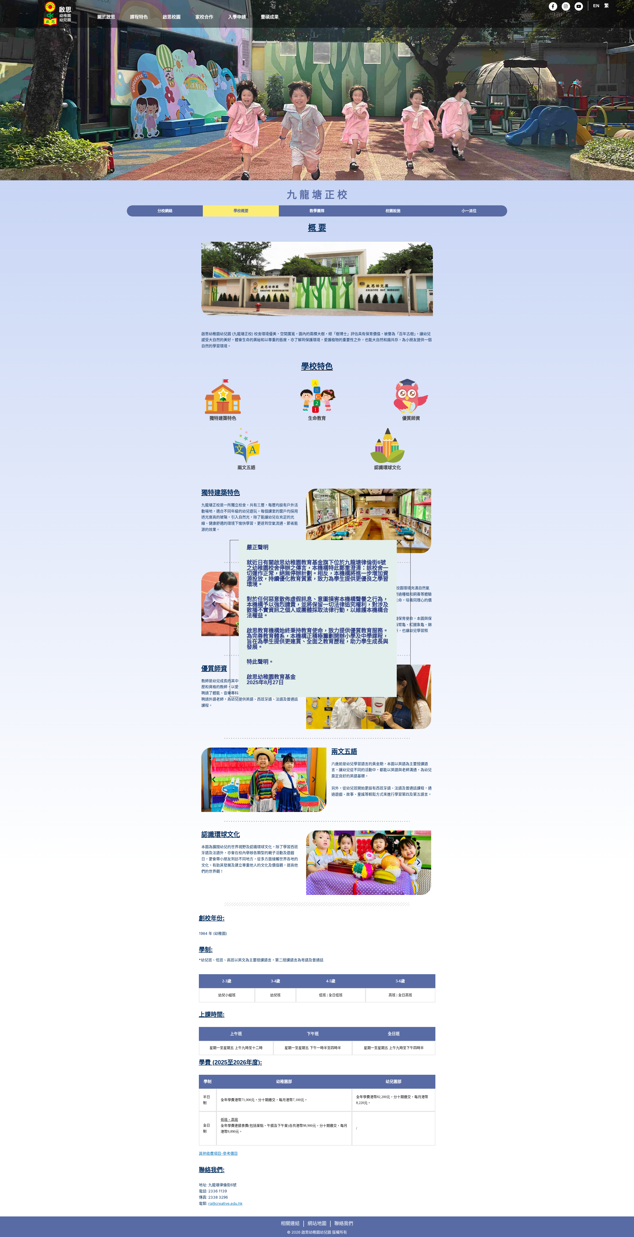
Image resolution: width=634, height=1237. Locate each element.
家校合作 (204, 17)
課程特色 (139, 17)
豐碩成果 (270, 17)
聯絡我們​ (343, 1223)
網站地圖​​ (317, 1223)
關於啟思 (106, 17)
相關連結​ (290, 1223)
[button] (319, 521)
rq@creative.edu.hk (225, 1203)
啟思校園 (172, 17)
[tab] (165, 211)
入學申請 (237, 17)
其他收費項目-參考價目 (218, 1153)
